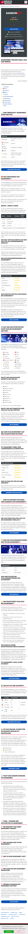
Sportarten (15, 346)
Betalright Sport (14, 912)
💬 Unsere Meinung (7, 103)
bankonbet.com (6, 128)
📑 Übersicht (6, 86)
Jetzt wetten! (14, 29)
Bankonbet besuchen (14, 169)
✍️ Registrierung (6, 98)
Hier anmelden (14, 594)
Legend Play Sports (12, 914)
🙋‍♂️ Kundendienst (7, 100)
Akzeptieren (9, 931)
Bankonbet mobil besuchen (14, 492)
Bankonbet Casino (14, 768)
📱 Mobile (5, 92)
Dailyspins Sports (15, 916)
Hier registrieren (14, 678)
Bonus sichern (14, 319)
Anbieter (20, 73)
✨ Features (5, 94)
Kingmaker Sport (4, 918)
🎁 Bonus (5, 88)
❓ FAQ (4, 105)
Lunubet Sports (22, 914)
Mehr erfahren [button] (22, 928)
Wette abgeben (14, 424)
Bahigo (20, 912)
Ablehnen (19, 931)
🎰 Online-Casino (7, 102)
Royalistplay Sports (5, 916)
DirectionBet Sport (5, 912)
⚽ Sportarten (6, 90)
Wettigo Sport (4, 914)
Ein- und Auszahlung (7, 555)
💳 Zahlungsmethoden (8, 96)
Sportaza (12, 918)
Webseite (6, 182)
